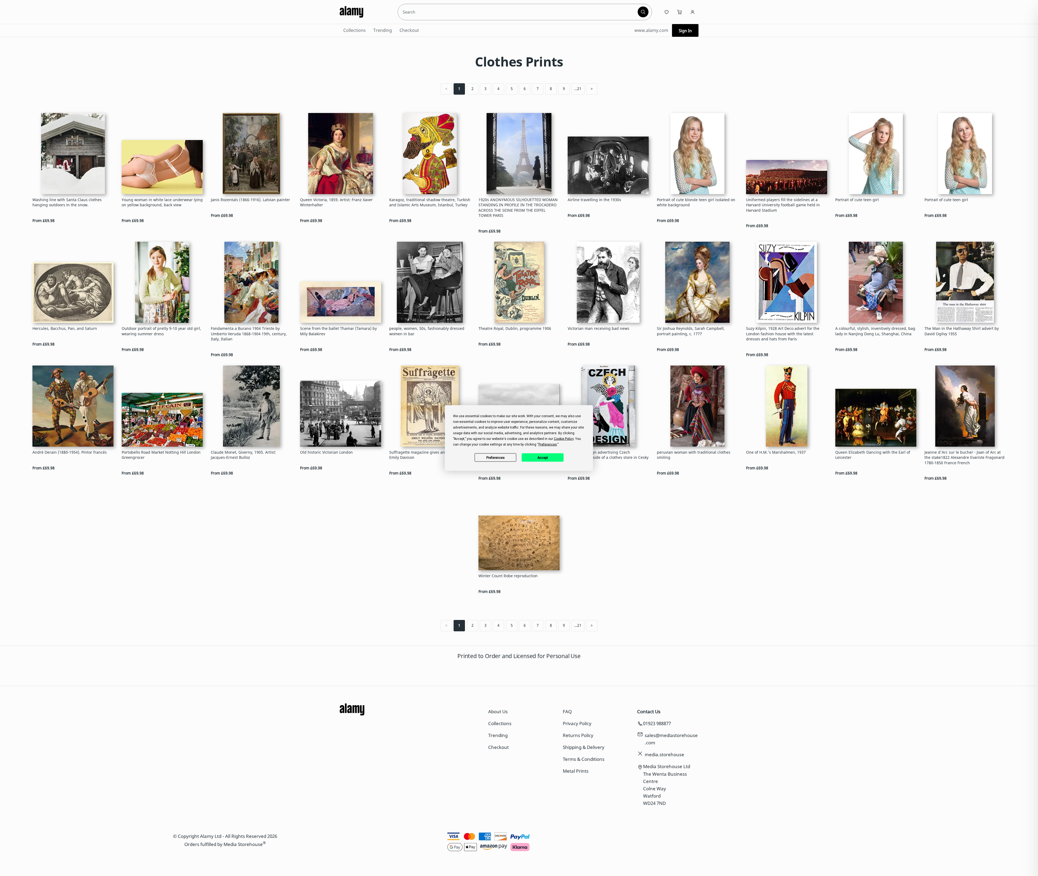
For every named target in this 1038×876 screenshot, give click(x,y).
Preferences (495, 457)
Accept (542, 457)
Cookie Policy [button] (564, 439)
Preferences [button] (547, 444)
